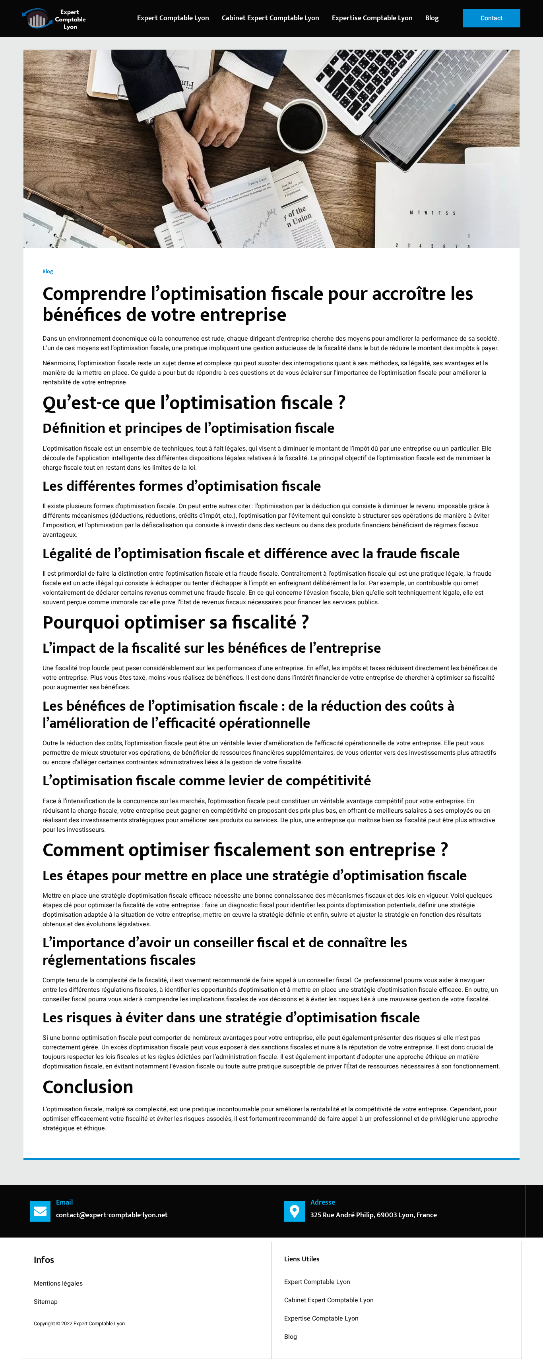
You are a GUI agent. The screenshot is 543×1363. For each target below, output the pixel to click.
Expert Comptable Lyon (173, 18)
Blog (432, 18)
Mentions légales (58, 1283)
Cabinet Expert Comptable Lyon (270, 18)
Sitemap (46, 1302)
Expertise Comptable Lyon (372, 18)
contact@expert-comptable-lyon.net (112, 1215)
